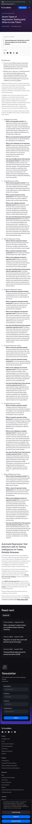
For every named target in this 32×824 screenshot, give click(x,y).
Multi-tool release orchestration (9, 765)
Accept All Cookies (16, 821)
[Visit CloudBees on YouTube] (9, 732)
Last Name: (7, 701)
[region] (16, 812)
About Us (4, 799)
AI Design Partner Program (8, 777)
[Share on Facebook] (11, 53)
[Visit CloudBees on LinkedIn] (15, 732)
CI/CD (3, 741)
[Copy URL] (4, 53)
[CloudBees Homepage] (6, 728)
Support (4, 787)
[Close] (30, 802)
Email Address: (8, 686)
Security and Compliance (8, 743)
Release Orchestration (7, 751)
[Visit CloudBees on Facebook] (2, 732)
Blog (3, 775)
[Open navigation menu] (29, 7)
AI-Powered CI (5, 760)
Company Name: (8, 708)
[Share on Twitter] (14, 53)
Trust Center (5, 780)
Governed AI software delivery (9, 763)
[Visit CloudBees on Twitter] (12, 732)
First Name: (7, 693)
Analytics (4, 753)
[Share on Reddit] (17, 53)
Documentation (5, 784)
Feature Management (7, 746)
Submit (16, 718)
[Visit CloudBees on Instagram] (6, 732)
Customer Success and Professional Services (13, 789)
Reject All (16, 816)
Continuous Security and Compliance (11, 768)
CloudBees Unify (6, 739)
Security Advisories (6, 782)
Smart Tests (4, 748)
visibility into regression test (11, 581)
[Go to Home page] (6, 7)
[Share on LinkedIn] (7, 53)
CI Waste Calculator (6, 792)
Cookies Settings (16, 812)
